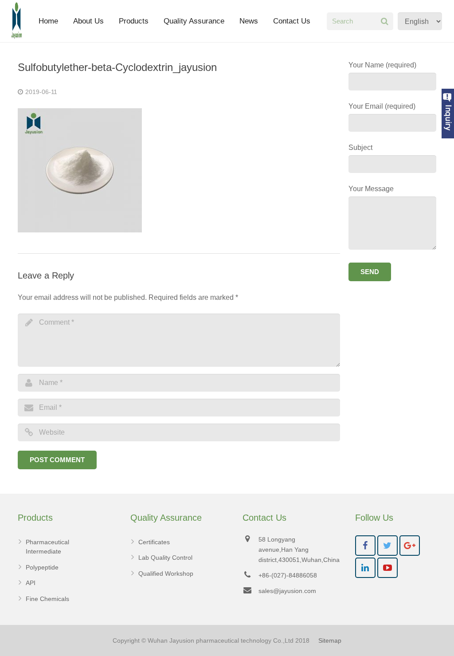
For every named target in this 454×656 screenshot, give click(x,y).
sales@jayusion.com (287, 590)
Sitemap (329, 640)
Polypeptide (42, 567)
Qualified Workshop (165, 573)
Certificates (154, 542)
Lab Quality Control (165, 557)
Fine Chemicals (47, 598)
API (30, 582)
